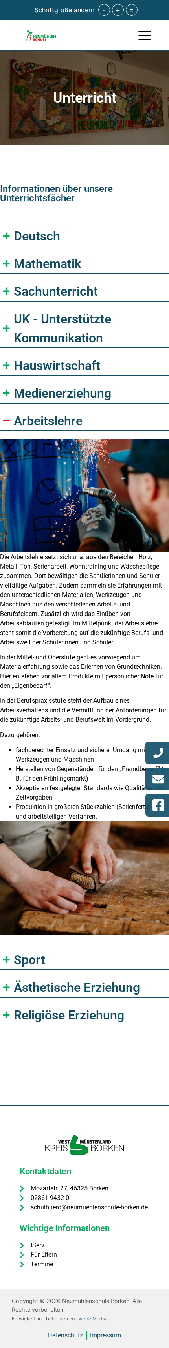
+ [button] (117, 10)
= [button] (131, 10)
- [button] (104, 10)
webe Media (93, 1319)
